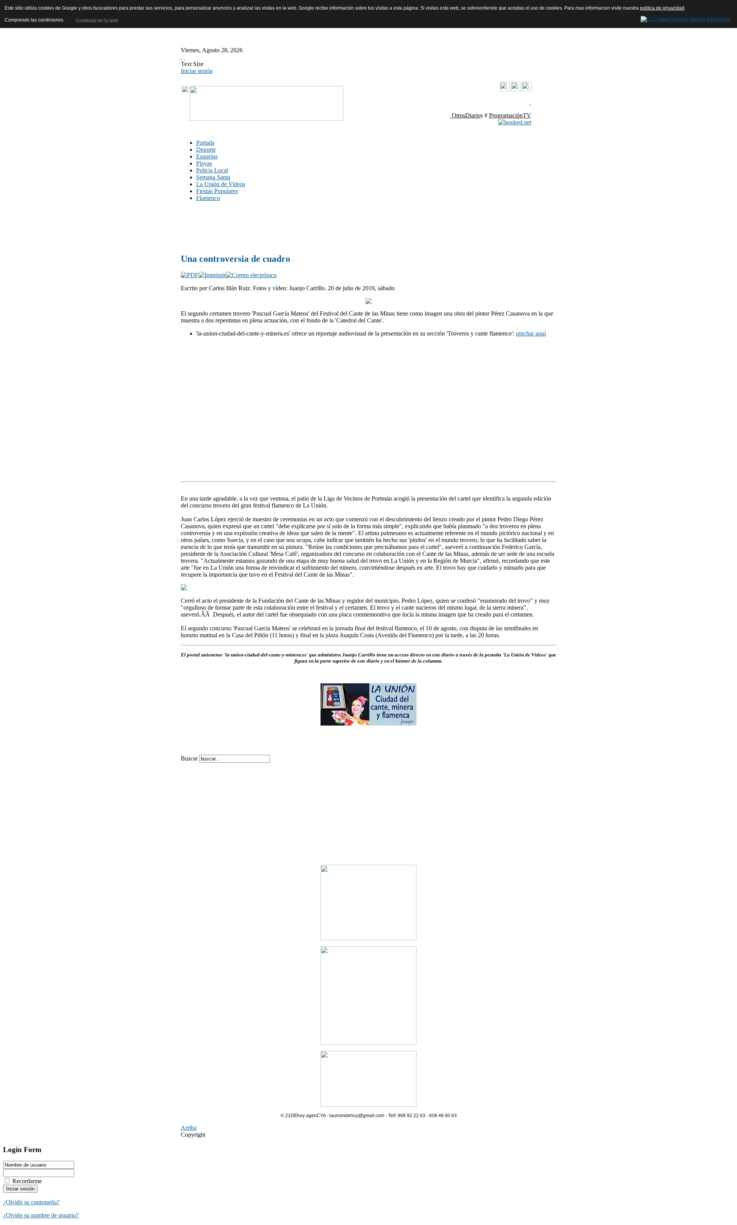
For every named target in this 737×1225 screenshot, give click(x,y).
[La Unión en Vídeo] (504, 90)
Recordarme (27, 1181)
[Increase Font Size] (181, 57)
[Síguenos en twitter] (526, 89)
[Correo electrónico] (251, 275)
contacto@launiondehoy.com (492, 102)
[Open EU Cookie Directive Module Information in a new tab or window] (685, 18)
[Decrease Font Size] (184, 57)
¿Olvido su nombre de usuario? (41, 1215)
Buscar (190, 758)
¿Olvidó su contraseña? (31, 1202)
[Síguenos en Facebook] (516, 89)
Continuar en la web (96, 20)
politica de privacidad (662, 8)
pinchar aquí (531, 333)
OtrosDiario (465, 115)
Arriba (189, 1127)
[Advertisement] (296, 227)
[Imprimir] (212, 275)
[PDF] (189, 275)
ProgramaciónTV (510, 115)
